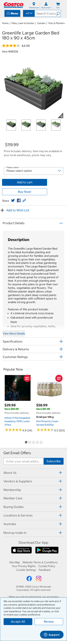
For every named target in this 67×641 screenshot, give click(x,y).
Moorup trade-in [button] (14, 533)
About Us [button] (9, 473)
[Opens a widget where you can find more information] (52, 635)
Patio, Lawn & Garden (23, 23)
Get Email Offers (17, 453)
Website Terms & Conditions (40, 562)
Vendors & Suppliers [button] (17, 481)
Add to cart (24, 182)
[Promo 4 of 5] (37, 442)
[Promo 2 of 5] (29, 442)
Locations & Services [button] (18, 515)
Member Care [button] (12, 498)
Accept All (18, 622)
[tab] (33, 472)
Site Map (14, 562)
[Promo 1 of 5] (26, 442)
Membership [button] (12, 490)
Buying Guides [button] (13, 507)
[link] (13, 200)
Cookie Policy (46, 566)
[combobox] (28, 13)
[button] (58, 13)
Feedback (45, 570)
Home (5, 23)
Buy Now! (24, 192)
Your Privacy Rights (24, 566)
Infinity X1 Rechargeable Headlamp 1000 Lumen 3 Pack (17, 421)
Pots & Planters (56, 23)
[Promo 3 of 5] (33, 442)
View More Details (14, 333)
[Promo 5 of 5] (41, 442)
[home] (13, 5)
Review (49, 622)
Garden (41, 23)
